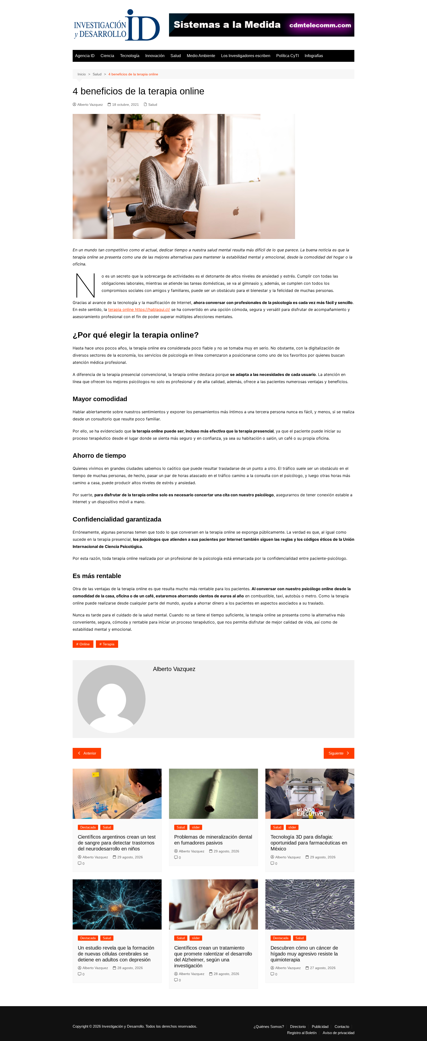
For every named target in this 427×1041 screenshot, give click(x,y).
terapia (108, 644)
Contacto (342, 1027)
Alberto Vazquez (90, 105)
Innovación (155, 56)
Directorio (298, 1027)
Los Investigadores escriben (245, 56)
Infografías (314, 56)
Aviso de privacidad (338, 1033)
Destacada (88, 827)
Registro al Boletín (302, 1033)
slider (196, 827)
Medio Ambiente (201, 56)
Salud (176, 56)
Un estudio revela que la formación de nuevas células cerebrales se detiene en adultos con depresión (116, 953)
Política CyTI (287, 56)
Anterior (90, 753)
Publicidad (320, 1027)
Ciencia (107, 56)
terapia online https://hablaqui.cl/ (139, 309)
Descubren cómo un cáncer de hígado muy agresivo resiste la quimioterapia (304, 953)
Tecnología (129, 56)
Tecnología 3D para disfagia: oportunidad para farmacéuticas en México (309, 842)
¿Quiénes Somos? (269, 1027)
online (85, 644)
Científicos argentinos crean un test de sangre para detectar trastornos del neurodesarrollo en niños (117, 842)
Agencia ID (85, 56)
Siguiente (336, 753)
